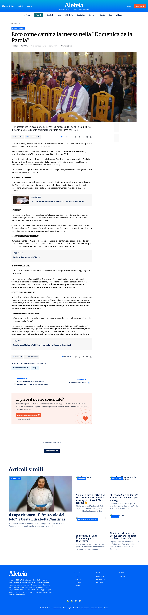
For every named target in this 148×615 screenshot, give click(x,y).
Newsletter (100, 576)
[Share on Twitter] (83, 137)
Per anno (122, 576)
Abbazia (119, 15)
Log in (59, 442)
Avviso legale (67, 608)
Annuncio (99, 582)
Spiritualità (81, 15)
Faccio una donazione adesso (27, 415)
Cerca (30, 6)
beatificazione (15, 479)
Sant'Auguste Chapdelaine (81, 9)
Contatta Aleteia (96, 608)
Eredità (102, 15)
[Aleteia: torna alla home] (74, 5)
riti (22, 23)
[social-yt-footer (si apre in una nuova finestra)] (68, 601)
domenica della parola (21, 368)
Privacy (106, 608)
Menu (28, 15)
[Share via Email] (87, 137)
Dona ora (139, 6)
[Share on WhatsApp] (91, 137)
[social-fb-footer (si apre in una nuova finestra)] (72, 601)
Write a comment (52, 451)
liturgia (34, 368)
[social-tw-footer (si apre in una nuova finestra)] (76, 601)
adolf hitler (81, 479)
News (59, 15)
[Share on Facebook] (75, 137)
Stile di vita (69, 15)
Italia (110, 15)
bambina (115, 517)
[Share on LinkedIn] (79, 137)
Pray (37, 15)
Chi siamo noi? (56, 608)
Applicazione (100, 579)
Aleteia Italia (53, 46)
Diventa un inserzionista (81, 608)
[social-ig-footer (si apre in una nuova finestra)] (80, 601)
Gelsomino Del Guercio (39, 46)
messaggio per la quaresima (87, 519)
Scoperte (92, 15)
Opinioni (50, 15)
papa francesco (117, 479)
